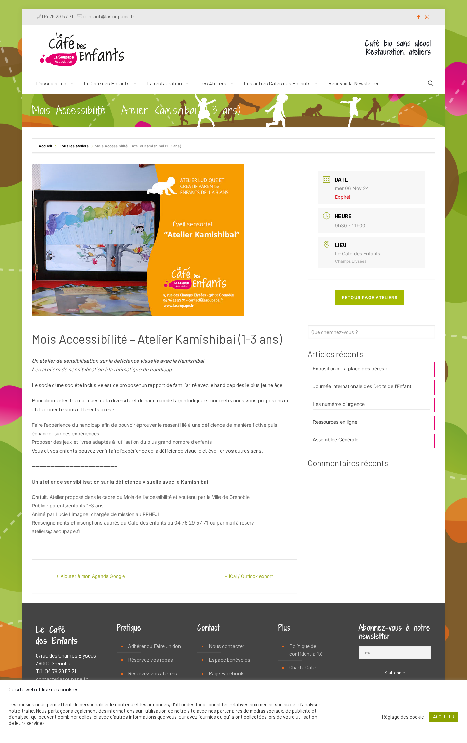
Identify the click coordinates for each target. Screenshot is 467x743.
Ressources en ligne (335, 422)
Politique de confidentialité (306, 649)
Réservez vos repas (150, 659)
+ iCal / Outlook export (249, 576)
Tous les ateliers (74, 146)
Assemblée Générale (335, 439)
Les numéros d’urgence (339, 404)
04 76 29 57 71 (57, 16)
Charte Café (302, 667)
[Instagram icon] (427, 17)
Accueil (46, 146)
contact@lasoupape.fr (108, 16)
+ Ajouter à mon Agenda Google (90, 576)
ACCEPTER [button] (443, 716)
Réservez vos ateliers (152, 673)
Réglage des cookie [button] (403, 717)
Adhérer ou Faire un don (154, 645)
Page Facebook (226, 673)
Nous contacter (226, 645)
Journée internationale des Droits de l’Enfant (362, 386)
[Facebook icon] (418, 17)
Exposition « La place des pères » (350, 368)
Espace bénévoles (229, 659)
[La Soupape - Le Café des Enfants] (82, 49)
